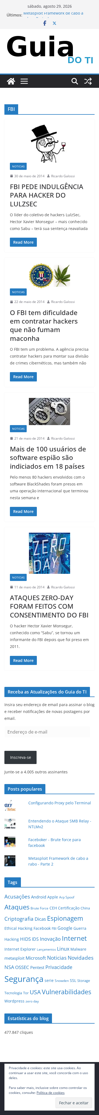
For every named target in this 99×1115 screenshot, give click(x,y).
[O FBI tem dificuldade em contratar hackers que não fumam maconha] (49, 275)
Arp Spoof (66, 897)
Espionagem (65, 918)
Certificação (68, 908)
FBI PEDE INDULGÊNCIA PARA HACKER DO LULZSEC (46, 195)
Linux (63, 948)
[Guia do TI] (11, 81)
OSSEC (22, 967)
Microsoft (36, 958)
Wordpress (14, 1001)
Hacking (11, 939)
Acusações (17, 896)
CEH (53, 908)
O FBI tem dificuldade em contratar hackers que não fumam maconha (44, 325)
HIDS (25, 939)
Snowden (62, 980)
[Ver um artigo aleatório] (88, 81)
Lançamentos (46, 949)
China (85, 908)
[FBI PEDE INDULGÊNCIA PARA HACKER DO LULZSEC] (49, 144)
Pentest (37, 967)
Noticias (18, 166)
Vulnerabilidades (66, 991)
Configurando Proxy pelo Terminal (59, 802)
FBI (54, 928)
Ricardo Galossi (63, 176)
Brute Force (39, 908)
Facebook (42, 928)
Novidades (81, 957)
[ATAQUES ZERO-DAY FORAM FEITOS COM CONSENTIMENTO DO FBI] (49, 553)
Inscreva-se (20, 757)
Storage (83, 980)
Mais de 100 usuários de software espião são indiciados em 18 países (48, 457)
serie (49, 980)
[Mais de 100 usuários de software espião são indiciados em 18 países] (49, 411)
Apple (52, 897)
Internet (74, 938)
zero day (32, 1001)
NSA (9, 967)
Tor (26, 992)
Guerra (79, 928)
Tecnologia (13, 992)
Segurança (23, 978)
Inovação (50, 939)
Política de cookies (51, 1092)
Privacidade (58, 967)
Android (38, 897)
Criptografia (19, 918)
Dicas (40, 919)
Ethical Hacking (18, 928)
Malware (78, 949)
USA (35, 992)
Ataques (16, 907)
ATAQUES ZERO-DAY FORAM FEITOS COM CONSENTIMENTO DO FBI (49, 606)
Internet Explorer (20, 949)
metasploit (14, 958)
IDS (35, 939)
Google (64, 928)
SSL (73, 980)
